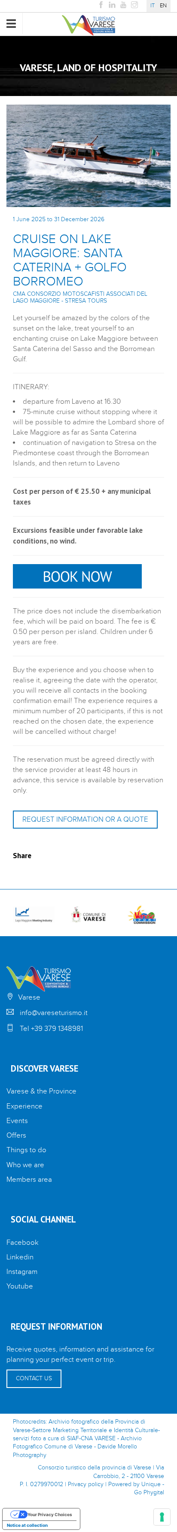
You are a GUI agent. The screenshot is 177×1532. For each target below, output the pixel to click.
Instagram (21, 1272)
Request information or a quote (85, 819)
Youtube (19, 1286)
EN (163, 6)
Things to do (26, 1150)
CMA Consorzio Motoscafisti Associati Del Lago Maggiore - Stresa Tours (80, 297)
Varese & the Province (41, 1091)
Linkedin (20, 1257)
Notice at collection (27, 1525)
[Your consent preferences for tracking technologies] (162, 1517)
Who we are (25, 1165)
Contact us (34, 1378)
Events (17, 1121)
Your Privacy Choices (49, 1514)
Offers (16, 1135)
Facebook (22, 1242)
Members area (29, 1179)
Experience (24, 1106)
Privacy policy (86, 1484)
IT (152, 6)
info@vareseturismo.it (54, 1013)
